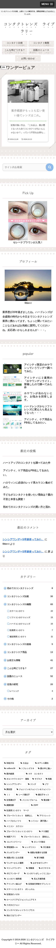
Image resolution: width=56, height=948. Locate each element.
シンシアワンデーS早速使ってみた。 (23, 539)
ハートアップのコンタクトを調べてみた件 (26, 462)
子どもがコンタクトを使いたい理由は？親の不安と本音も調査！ (28, 496)
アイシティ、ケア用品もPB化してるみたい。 (26, 472)
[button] (50, 167)
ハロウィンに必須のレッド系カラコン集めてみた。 (28, 484)
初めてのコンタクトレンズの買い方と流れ (26, 506)
